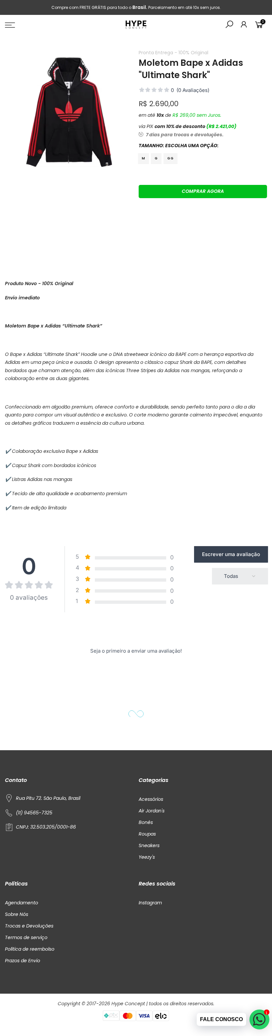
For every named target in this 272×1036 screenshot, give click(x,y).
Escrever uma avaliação (231, 554)
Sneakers (149, 845)
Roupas (147, 834)
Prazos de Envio (22, 960)
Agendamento (21, 902)
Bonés (146, 822)
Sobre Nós (16, 914)
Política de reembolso (29, 949)
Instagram (150, 902)
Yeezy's (147, 857)
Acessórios (151, 799)
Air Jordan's (152, 810)
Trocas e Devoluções (29, 926)
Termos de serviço (26, 937)
